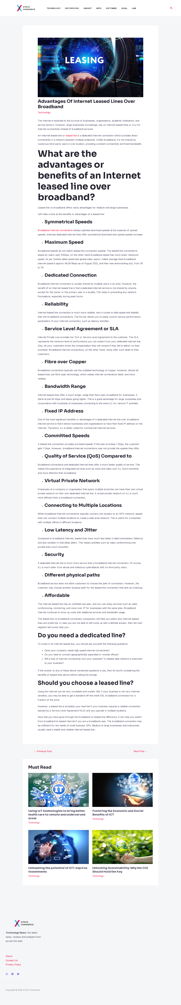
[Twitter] (18, 974)
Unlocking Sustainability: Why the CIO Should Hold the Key (120, 869)
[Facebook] (12, 974)
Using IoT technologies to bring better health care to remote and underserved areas (56, 814)
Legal (124, 8)
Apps (98, 8)
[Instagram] (7, 974)
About (9, 956)
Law (134, 8)
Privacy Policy (13, 964)
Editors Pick (72, 8)
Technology (54, 8)
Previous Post (43, 751)
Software (111, 8)
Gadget (87, 8)
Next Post (140, 751)
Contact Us (12, 960)
